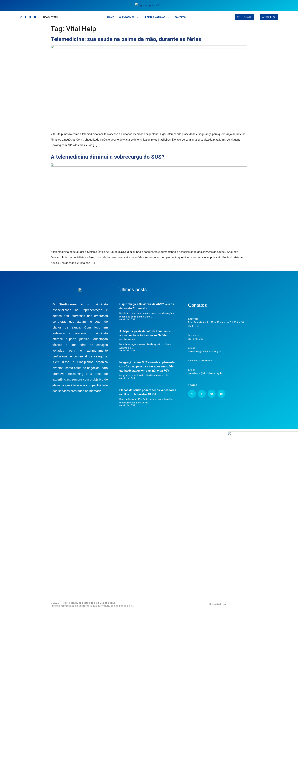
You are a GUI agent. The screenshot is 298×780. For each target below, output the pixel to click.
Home (110, 17)
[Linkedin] (30, 17)
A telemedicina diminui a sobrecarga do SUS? (107, 156)
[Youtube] (35, 17)
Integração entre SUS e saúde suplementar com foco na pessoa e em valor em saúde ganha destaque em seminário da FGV (147, 366)
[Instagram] (21, 17)
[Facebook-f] (25, 17)
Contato (180, 17)
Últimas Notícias (154, 17)
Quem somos (127, 17)
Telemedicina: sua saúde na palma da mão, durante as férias (126, 39)
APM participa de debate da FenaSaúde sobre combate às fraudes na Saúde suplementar (145, 335)
